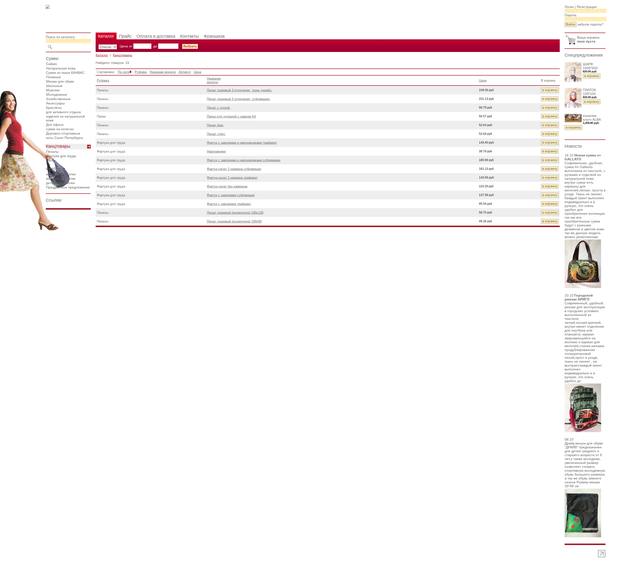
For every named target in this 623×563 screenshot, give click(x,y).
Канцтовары (58, 146)
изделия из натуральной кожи (65, 118)
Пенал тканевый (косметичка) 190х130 (235, 212)
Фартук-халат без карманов (227, 186)
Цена (197, 72)
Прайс (125, 36)
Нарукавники (216, 151)
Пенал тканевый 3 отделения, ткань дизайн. (239, 90)
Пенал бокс (215, 125)
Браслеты (54, 108)
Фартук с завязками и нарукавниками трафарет (242, 143)
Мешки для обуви (60, 81)
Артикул (185, 72)
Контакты (189, 36)
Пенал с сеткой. (218, 108)
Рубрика (141, 72)
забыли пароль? (590, 24)
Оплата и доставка (156, 36)
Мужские (53, 90)
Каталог (106, 36)
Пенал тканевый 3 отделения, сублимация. (238, 99)
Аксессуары (55, 103)
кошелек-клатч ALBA (592, 117)
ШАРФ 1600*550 (590, 66)
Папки (51, 160)
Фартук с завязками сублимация (231, 195)
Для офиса (55, 125)
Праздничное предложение (68, 187)
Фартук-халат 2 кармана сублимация (234, 169)
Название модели (163, 72)
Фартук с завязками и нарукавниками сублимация (243, 160)
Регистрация (587, 7)
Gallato (51, 64)
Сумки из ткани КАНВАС (65, 73)
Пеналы (52, 152)
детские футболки (60, 183)
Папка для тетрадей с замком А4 (231, 116)
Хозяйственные (58, 99)
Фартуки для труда (61, 156)
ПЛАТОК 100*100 (589, 92)
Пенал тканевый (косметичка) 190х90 (234, 221)
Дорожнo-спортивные (63, 133)
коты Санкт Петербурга (64, 138)
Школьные (54, 86)
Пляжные (53, 77)
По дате (123, 72)
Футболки (55, 168)
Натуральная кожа (60, 68)
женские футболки (60, 178)
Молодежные (56, 94)
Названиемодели (214, 80)
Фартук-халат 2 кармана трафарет (232, 177)
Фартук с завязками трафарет (229, 204)
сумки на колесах (60, 129)
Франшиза (214, 36)
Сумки (52, 58)
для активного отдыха (63, 112)
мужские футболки (61, 174)
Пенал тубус (216, 134)
